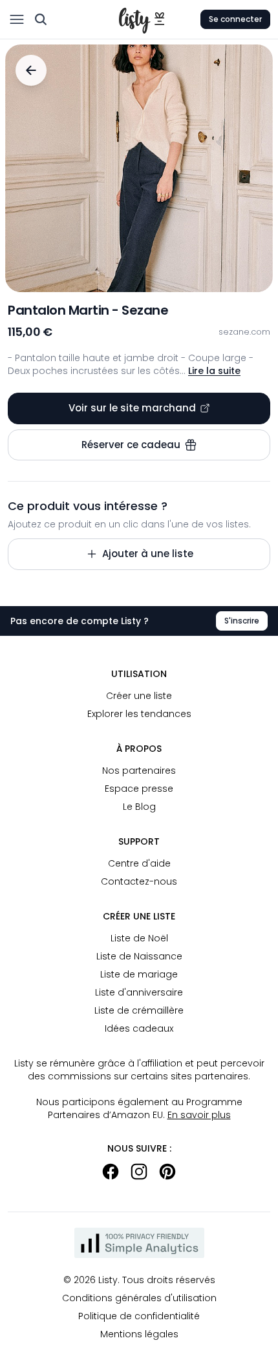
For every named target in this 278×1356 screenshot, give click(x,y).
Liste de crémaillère (139, 1010)
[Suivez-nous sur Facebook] (111, 1172)
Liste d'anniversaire (139, 992)
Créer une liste (139, 695)
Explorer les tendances (139, 713)
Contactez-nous (139, 881)
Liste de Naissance (139, 956)
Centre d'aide (139, 863)
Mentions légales (139, 1334)
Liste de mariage (139, 974)
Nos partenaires (139, 770)
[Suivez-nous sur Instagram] (139, 1172)
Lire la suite (214, 370)
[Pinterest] (167, 1172)
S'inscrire (241, 620)
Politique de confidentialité (139, 1316)
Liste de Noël (139, 938)
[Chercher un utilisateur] (40, 19)
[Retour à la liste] (31, 70)
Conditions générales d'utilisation (139, 1298)
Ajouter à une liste (147, 553)
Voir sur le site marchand (132, 408)
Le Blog (139, 806)
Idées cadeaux (139, 1028)
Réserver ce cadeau (130, 444)
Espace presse (139, 788)
